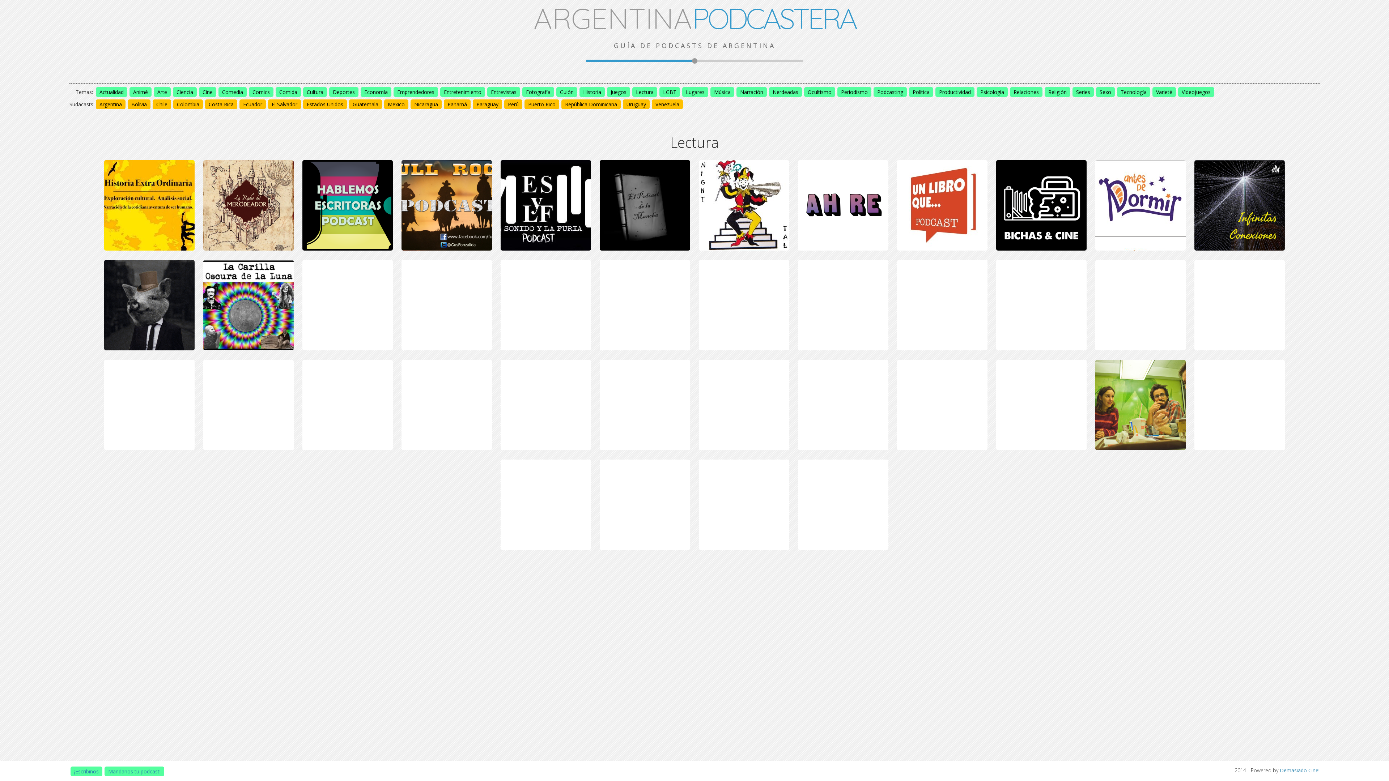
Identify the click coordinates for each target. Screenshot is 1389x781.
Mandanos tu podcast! (134, 771)
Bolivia (139, 104)
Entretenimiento (462, 92)
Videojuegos (1196, 92)
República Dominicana (591, 104)
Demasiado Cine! (1300, 770)
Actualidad (111, 92)
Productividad (955, 92)
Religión (1057, 92)
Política (921, 92)
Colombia (188, 104)
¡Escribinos (86, 771)
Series (1083, 92)
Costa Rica (221, 104)
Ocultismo (820, 92)
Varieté (1164, 92)
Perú (513, 104)
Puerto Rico (542, 104)
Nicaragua (426, 104)
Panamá (457, 104)
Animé (140, 92)
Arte (162, 92)
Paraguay (487, 104)
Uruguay (636, 104)
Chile (161, 104)
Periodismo (854, 92)
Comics (261, 92)
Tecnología (1134, 92)
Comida (288, 92)
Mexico (396, 104)
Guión (567, 92)
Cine (208, 92)
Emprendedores (415, 92)
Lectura (645, 92)
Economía (376, 92)
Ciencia (185, 92)
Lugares (695, 92)
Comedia (232, 92)
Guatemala (365, 104)
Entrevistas (504, 92)
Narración (751, 92)
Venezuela (667, 104)
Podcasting (890, 92)
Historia (592, 92)
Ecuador (252, 104)
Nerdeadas (785, 92)
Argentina (110, 104)
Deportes (344, 92)
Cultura (315, 92)
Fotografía (538, 92)
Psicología (992, 92)
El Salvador (284, 104)
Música (722, 92)
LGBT (669, 92)
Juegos (618, 92)
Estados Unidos (325, 104)
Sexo (1105, 92)
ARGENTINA (695, 18)
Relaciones (1026, 92)
